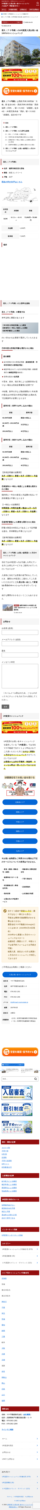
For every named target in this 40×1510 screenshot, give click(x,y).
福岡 (3, 1401)
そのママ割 (6, 1148)
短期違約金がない (8, 1205)
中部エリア (20, 822)
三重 (3, 1336)
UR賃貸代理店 (13, 9)
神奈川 (4, 1302)
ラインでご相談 (7, 1429)
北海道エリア (20, 802)
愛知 (3, 1325)
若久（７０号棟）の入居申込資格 (16, 131)
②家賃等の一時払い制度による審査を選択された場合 (20, 141)
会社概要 (26, 1414)
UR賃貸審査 (8, 1256)
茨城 (3, 1319)
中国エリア (20, 841)
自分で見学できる (8, 1218)
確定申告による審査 (9, 1184)
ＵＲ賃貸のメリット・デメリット (17, 1263)
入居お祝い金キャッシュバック (20, 974)
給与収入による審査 (9, 1181)
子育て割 (5, 1151)
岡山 (3, 1383)
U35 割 (4, 1154)
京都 (3, 1360)
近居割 (4, 1157)
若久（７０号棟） (10, 127)
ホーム (4, 9)
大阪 (3, 1348)
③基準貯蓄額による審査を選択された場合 (19, 145)
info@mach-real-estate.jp (19, 1002)
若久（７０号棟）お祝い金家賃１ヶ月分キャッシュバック (19, 150)
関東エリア (20, 812)
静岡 (3, 1331)
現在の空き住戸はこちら (12, 182)
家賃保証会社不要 (8, 1208)
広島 (3, 1389)
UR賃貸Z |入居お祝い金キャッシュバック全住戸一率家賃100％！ (15, 5)
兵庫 (3, 1354)
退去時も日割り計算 (9, 1215)
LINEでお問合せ (34, 9)
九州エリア (20, 851)
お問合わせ (23, 9)
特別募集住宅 (7, 1167)
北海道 (4, 1278)
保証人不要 (6, 1211)
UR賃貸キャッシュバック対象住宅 (18, 14)
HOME (5, 14)
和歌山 (4, 1377)
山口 (3, 1395)
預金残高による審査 (9, 1191)
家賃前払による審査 (9, 1188)
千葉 (3, 1307)
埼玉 (3, 1313)
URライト (5, 1164)
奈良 (3, 1371)
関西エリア (20, 831)
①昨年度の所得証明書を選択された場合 (19, 137)
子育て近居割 (7, 1161)
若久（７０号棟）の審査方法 (15, 134)
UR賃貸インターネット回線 (12, 1235)
